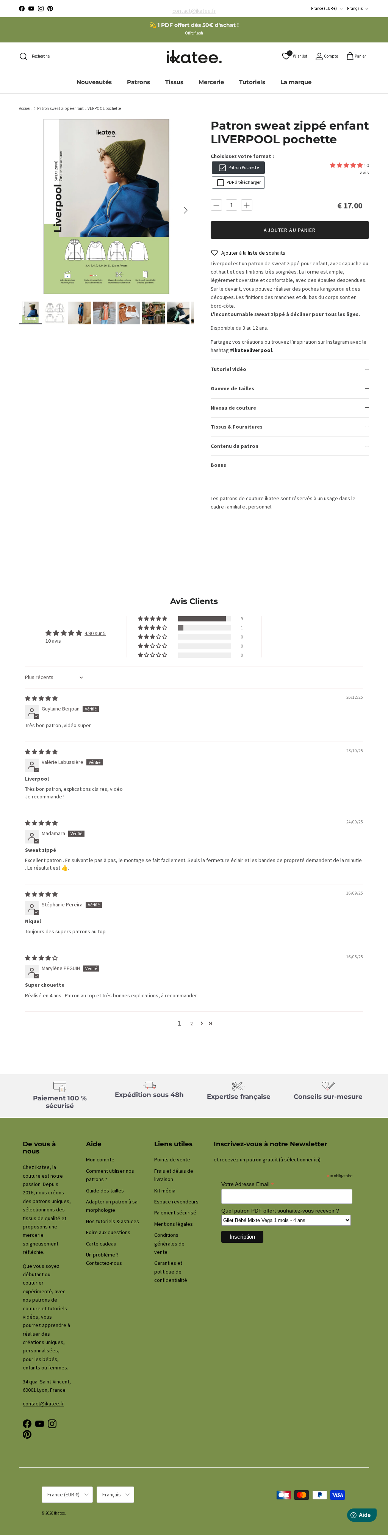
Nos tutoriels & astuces (112, 1221)
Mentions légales (173, 1223)
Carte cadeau (101, 1243)
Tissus (174, 82)
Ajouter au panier (290, 230)
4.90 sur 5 (95, 633)
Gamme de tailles (232, 388)
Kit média (164, 1190)
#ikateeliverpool (251, 350)
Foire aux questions (108, 1232)
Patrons (138, 82)
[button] (347, 165)
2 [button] (191, 1023)
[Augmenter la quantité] (246, 205)
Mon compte (100, 1159)
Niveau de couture (233, 407)
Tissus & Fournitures (237, 426)
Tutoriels (252, 82)
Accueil (25, 108)
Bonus (218, 465)
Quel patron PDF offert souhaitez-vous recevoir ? (280, 1211)
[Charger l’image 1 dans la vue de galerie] (106, 206)
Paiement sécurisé (175, 1212)
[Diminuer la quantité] (216, 205)
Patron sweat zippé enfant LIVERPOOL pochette (79, 108)
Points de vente (172, 1159)
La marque (295, 82)
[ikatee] (194, 56)
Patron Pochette (243, 167)
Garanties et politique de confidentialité (170, 1271)
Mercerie (211, 82)
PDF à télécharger (243, 182)
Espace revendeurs (176, 1201)
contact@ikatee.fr (194, 8)
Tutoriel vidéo (228, 369)
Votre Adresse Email (247, 1184)
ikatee (59, 1513)
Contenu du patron (234, 446)
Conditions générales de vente (169, 1243)
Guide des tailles (105, 1190)
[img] (41, 698)
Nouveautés (94, 82)
